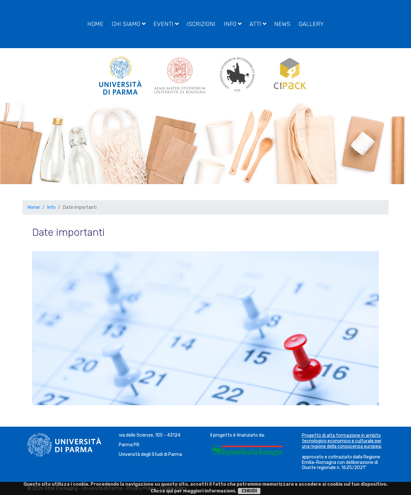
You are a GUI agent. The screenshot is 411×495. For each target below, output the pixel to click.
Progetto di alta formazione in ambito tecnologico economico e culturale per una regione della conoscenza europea (341, 441)
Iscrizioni (201, 24)
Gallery (311, 24)
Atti (256, 24)
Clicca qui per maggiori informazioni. (193, 491)
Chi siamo (127, 24)
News (282, 24)
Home (95, 24)
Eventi (164, 24)
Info (231, 24)
